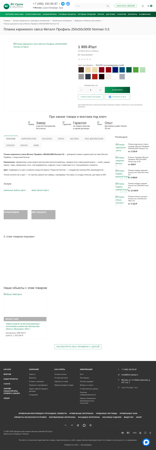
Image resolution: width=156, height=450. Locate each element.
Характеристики (28, 138)
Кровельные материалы (81, 413)
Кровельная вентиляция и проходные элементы (43, 413)
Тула (61, 8)
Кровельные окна (128, 413)
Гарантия (10, 145)
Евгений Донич (86, 445)
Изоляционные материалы (62, 417)
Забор (139, 417)
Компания (34, 369)
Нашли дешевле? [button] (87, 55)
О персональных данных (89, 389)
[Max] (68, 4)
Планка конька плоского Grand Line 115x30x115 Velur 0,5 (137, 198)
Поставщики (84, 378)
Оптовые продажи (87, 14)
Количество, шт (91, 85)
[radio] (81, 70)
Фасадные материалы (89, 417)
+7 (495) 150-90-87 (45, 3)
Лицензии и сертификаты (38, 385)
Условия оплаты (60, 374)
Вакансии (32, 378)
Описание (10, 138)
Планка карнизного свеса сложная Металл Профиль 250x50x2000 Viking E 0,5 (138, 146)
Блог (81, 374)
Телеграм (71, 425)
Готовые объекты (67, 14)
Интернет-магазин (14, 14)
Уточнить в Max (119, 97)
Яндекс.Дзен (90, 425)
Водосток (128, 417)
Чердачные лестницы (106, 413)
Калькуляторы (50, 14)
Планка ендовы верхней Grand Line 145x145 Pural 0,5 (138, 172)
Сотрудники (33, 395)
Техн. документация (94, 138)
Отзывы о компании (36, 381)
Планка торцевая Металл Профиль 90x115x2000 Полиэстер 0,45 (138, 159)
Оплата (101, 14)
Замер (36, 145)
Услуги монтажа (33, 14)
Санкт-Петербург (50, 8)
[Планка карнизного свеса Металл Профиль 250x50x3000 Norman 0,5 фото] (41, 68)
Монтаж (24, 145)
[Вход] (143, 6)
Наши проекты (11, 379)
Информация (86, 369)
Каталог (7, 369)
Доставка (111, 14)
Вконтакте (65, 425)
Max (84, 425)
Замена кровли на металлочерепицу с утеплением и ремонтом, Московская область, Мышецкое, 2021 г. (23, 326)
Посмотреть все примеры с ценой (78, 347)
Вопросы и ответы (86, 385)
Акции (7, 398)
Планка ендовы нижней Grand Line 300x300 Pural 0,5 (138, 185)
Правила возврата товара (63, 385)
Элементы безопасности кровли (30, 417)
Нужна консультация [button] (91, 97)
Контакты (132, 14)
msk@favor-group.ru (129, 375)
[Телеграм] (63, 4)
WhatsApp (78, 425)
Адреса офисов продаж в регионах (38, 390)
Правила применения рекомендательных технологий (88, 400)
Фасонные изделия (111, 417)
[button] (126, 6)
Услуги (7, 384)
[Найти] (108, 5)
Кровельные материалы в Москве (16, 434)
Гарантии (121, 14)
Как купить (47, 138)
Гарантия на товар (61, 381)
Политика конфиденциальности (88, 394)
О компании (145, 14)
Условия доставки (61, 378)
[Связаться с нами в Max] (145, 441)
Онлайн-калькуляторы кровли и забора (12, 391)
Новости (32, 374)
